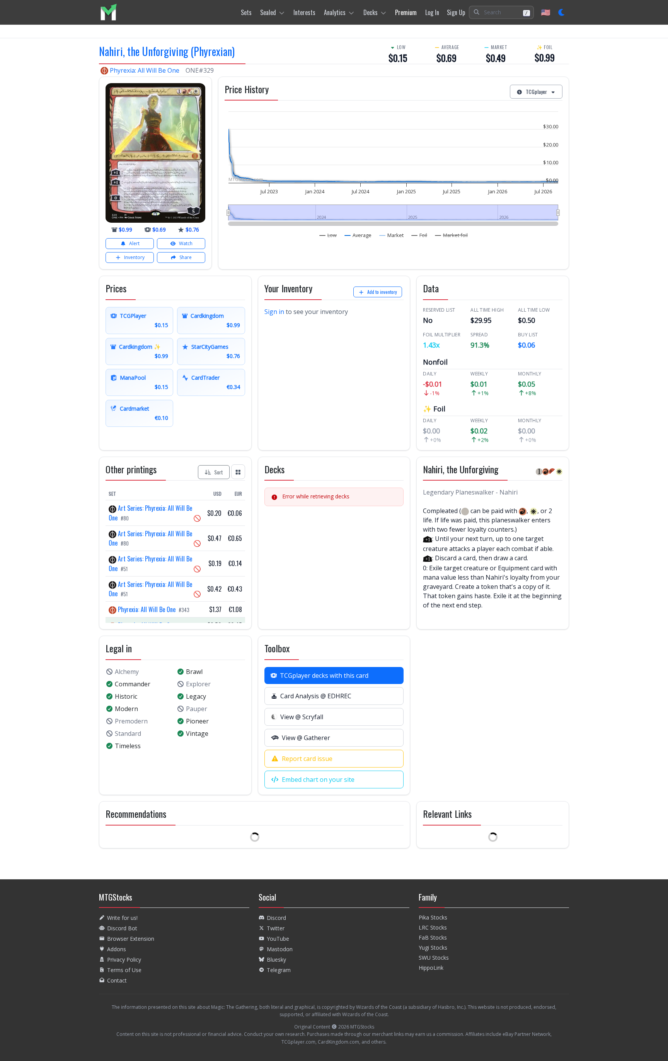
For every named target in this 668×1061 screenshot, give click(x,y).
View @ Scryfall (301, 717)
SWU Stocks (434, 957)
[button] (501, 12)
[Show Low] (328, 235)
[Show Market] (392, 235)
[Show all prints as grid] (238, 471)
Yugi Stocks (433, 947)
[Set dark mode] (561, 12)
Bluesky (276, 959)
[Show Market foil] (451, 235)
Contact (117, 980)
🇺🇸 (545, 12)
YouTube (278, 938)
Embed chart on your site (318, 779)
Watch (186, 243)
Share (185, 257)
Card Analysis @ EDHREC (315, 696)
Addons (116, 949)
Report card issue (307, 758)
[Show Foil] (419, 235)
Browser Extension (130, 938)
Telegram (279, 970)
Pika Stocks (433, 917)
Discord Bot (122, 928)
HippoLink (431, 967)
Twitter (276, 928)
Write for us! (122, 917)
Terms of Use (124, 970)
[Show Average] (358, 235)
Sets (246, 12)
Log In (432, 12)
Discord (276, 917)
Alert (134, 243)
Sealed (268, 12)
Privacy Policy (124, 959)
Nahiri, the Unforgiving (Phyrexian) (167, 51)
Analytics (335, 12)
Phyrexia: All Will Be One (144, 70)
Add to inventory (382, 291)
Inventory (134, 257)
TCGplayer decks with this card (324, 675)
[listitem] (108, 12)
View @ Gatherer (306, 737)
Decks (370, 12)
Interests (304, 12)
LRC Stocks (433, 927)
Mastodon (280, 949)
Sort (218, 472)
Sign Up (456, 12)
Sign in (274, 311)
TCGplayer (536, 91)
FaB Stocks (433, 937)
